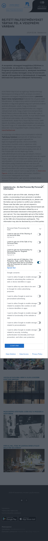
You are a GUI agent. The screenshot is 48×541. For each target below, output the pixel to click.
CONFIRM (14, 346)
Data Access (24, 354)
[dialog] (24, 270)
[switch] (39, 234)
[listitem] (24, 228)
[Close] (43, 187)
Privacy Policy (37, 354)
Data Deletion (11, 354)
